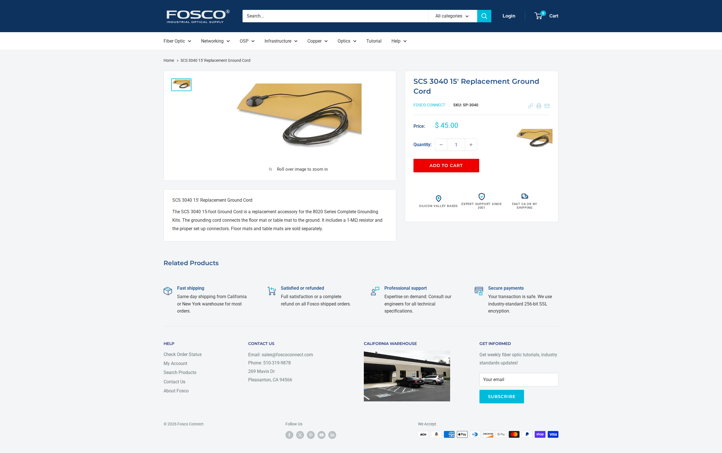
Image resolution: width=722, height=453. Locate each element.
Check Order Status (183, 354)
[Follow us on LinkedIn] (332, 435)
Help (395, 41)
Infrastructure (278, 41)
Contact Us (174, 381)
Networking (212, 41)
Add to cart (446, 165)
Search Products (180, 372)
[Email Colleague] (547, 106)
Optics (344, 41)
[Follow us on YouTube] (321, 435)
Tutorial (374, 41)
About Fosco (176, 390)
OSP (244, 41)
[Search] (484, 16)
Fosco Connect (429, 105)
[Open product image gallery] (534, 139)
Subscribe (502, 396)
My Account (175, 363)
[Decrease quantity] (441, 145)
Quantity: (422, 144)
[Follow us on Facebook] (289, 435)
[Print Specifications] (539, 106)
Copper (314, 41)
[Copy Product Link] (530, 106)
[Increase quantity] (471, 145)
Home (169, 60)
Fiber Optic (174, 41)
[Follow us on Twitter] (300, 435)
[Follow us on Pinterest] (311, 435)
